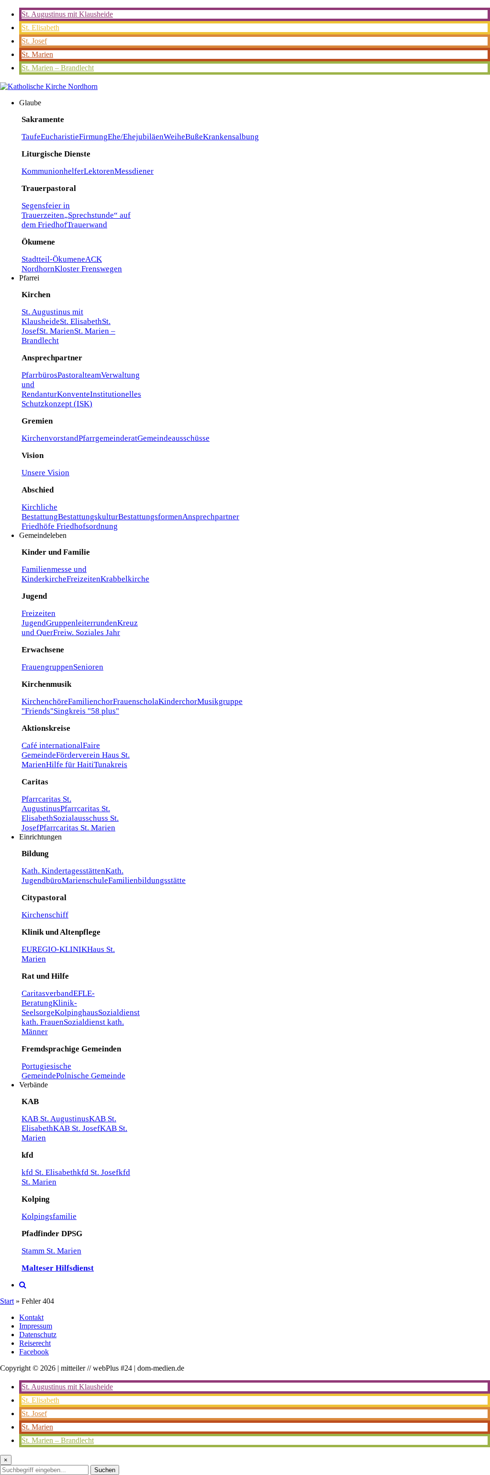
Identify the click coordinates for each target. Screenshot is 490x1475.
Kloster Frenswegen (88, 268)
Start (7, 1301)
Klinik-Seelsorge (49, 1007)
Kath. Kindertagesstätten (63, 870)
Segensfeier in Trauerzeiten (46, 210)
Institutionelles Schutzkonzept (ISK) (81, 399)
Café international (52, 745)
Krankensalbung (231, 136)
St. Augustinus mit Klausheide (67, 14)
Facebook (34, 1352)
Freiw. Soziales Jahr (86, 632)
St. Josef (34, 41)
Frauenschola (135, 701)
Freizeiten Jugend (39, 618)
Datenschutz (37, 1334)
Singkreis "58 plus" (86, 710)
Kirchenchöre (45, 701)
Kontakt (31, 1317)
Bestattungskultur (88, 516)
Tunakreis (110, 764)
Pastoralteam (79, 375)
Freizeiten (83, 578)
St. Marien (37, 54)
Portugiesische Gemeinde (46, 1071)
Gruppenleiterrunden (81, 622)
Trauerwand (87, 224)
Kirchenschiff (45, 914)
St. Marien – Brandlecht (58, 68)
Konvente (73, 394)
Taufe (31, 136)
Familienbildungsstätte (147, 880)
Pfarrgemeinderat (107, 438)
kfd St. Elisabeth (49, 1172)
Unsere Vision (45, 472)
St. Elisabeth (40, 27)
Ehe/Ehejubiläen (136, 136)
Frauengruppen (47, 666)
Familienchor (90, 701)
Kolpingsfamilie (49, 1216)
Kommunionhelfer (53, 171)
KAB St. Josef (76, 1128)
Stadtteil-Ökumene (53, 259)
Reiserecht (35, 1343)
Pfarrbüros (39, 375)
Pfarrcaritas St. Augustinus (46, 803)
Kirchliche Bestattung (40, 512)
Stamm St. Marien (51, 1250)
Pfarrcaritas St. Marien (77, 827)
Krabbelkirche (124, 578)
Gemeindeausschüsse (173, 438)
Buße (194, 136)
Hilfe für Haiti (70, 764)
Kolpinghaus (76, 1012)
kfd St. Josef (98, 1172)
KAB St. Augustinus (55, 1118)
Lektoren (99, 171)
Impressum (35, 1326)
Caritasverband (47, 993)
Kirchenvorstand (50, 438)
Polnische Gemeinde (90, 1075)
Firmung (93, 136)
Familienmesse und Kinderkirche (54, 574)
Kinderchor (177, 701)
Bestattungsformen (150, 516)
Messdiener (134, 171)
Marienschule (85, 880)
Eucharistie (60, 136)
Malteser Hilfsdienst (58, 1268)
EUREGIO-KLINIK (54, 949)
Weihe (174, 136)
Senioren (88, 666)
